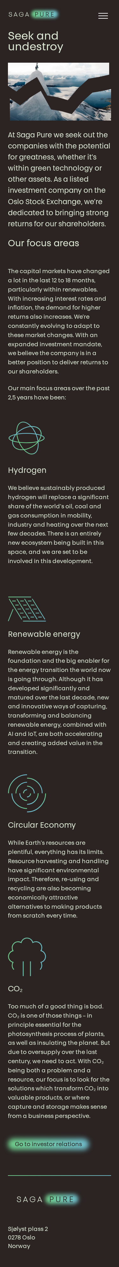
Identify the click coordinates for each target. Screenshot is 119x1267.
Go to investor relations (48, 1145)
